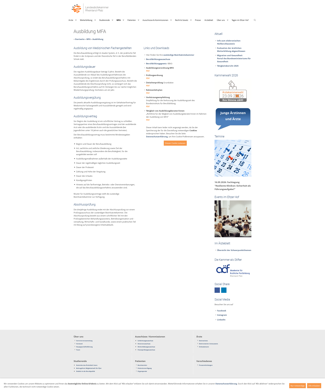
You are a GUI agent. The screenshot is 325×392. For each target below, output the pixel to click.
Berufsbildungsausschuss (158, 59)
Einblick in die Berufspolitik (85, 371)
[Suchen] (255, 20)
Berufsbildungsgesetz (156, 63)
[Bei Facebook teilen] (217, 290)
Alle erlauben (314, 385)
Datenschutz (203, 341)
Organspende (142, 371)
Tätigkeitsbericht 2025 (228, 66)
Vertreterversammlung (84, 341)
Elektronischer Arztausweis (208, 344)
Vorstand (79, 344)
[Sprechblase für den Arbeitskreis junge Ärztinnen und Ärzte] (233, 118)
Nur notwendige (297, 385)
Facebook (221, 310)
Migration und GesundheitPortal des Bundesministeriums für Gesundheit (234, 58)
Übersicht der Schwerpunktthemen (234, 250)
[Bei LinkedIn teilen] (223, 290)
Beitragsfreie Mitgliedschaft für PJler (89, 368)
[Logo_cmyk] (233, 91)
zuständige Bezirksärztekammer (178, 55)
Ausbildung (97, 39)
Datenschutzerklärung (157, 136)
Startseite (80, 39)
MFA (88, 39)
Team (78, 350)
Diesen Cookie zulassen (175, 143)
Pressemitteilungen (206, 365)
